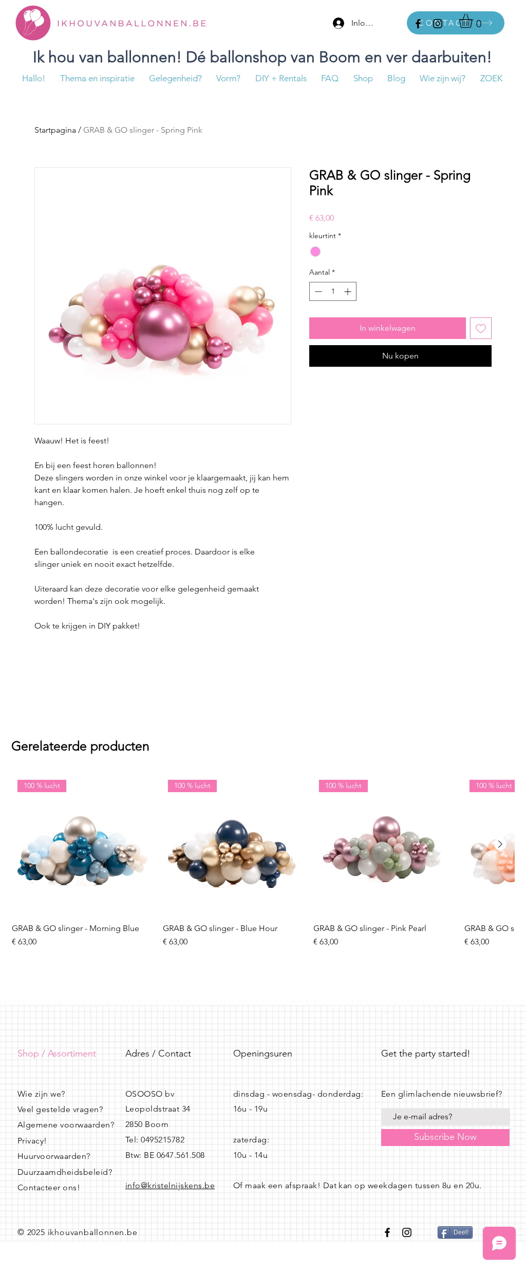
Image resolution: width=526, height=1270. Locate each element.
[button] (474, 21)
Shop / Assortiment (56, 1053)
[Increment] (348, 291)
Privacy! (32, 1141)
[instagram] (437, 23)
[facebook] (418, 23)
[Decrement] (317, 291)
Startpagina (55, 130)
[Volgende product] (500, 844)
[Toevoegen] (481, 328)
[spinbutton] (333, 291)
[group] (263, 866)
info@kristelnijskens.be (170, 1185)
